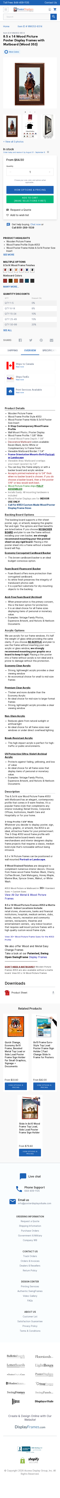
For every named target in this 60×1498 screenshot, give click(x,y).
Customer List (30, 1316)
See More (8, 254)
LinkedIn (39, 1484)
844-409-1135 (21, 2)
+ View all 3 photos (13, 141)
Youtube (47, 1484)
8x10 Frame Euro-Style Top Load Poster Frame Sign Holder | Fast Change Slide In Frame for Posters (43, 1050)
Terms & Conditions (30, 1331)
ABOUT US (30, 1312)
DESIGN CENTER (30, 1281)
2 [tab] (30, 112)
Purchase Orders (30, 1230)
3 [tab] (34, 112)
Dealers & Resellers (30, 1265)
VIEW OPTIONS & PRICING (15, 1086)
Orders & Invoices (30, 1261)
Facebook (13, 1484)
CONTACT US (30, 1251)
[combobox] (30, 17)
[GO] (53, 17)
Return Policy (30, 1270)
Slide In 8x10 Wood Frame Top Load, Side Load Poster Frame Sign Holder (29, 1128)
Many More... (11, 286)
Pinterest (30, 1484)
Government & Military (30, 1235)
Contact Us (51, 2)
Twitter (21, 1484)
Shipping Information (30, 1226)
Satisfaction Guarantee (30, 1321)
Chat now (35, 224)
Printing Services (30, 1286)
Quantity (9, 166)
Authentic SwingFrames (30, 1291)
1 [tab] (25, 112)
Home (6, 26)
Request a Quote (30, 1221)
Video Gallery (30, 1296)
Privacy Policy (30, 1326)
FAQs (30, 1300)
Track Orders (30, 1256)
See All (7, 330)
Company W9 (30, 1240)
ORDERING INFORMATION (30, 1216)
